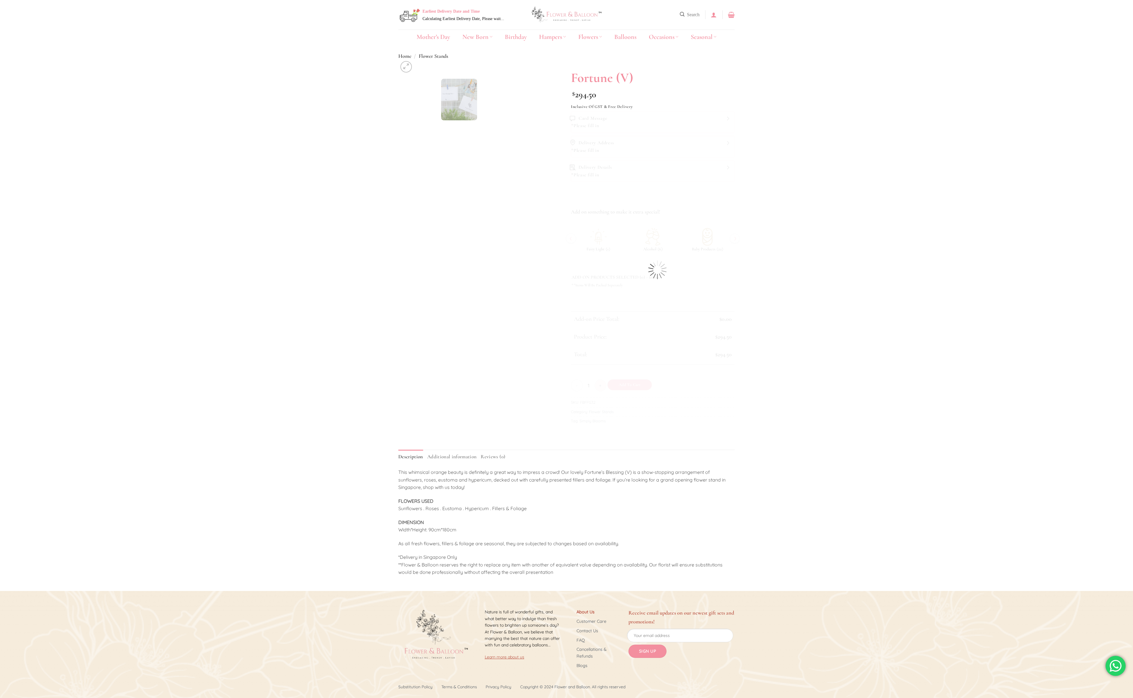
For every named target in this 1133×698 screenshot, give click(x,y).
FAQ (581, 640)
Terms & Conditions (459, 686)
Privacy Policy (498, 686)
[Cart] (731, 14)
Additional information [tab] (452, 457)
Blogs (582, 665)
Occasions (661, 37)
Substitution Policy (415, 686)
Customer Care (591, 621)
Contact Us (587, 630)
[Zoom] (406, 67)
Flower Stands (433, 56)
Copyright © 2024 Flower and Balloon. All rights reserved (573, 686)
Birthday (516, 37)
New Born (475, 37)
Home (404, 56)
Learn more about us (504, 657)
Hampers (550, 37)
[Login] (714, 14)
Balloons (625, 37)
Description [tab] (410, 457)
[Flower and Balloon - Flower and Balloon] (566, 15)
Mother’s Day (433, 37)
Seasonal (702, 37)
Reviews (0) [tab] (493, 457)
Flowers (588, 37)
